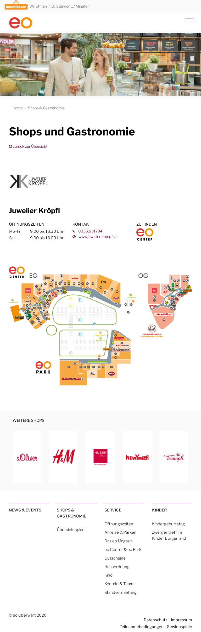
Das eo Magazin (118, 540)
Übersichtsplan (71, 529)
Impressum (181, 619)
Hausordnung (117, 566)
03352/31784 (89, 231)
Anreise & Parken (120, 532)
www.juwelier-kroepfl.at (98, 236)
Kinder (159, 510)
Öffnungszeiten (118, 523)
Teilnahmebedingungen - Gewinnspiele (156, 626)
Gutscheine (115, 558)
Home (18, 108)
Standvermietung (120, 592)
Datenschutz (155, 619)
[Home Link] (29, 21)
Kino (108, 575)
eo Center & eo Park (122, 549)
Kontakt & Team (118, 583)
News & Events (25, 510)
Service (112, 510)
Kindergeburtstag (168, 523)
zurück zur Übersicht (29, 146)
